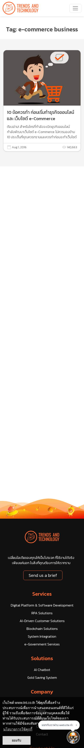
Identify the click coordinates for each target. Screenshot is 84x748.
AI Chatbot (42, 669)
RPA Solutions (42, 613)
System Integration (42, 636)
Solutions (42, 658)
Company (42, 691)
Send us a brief (43, 575)
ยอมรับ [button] (16, 740)
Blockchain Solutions (42, 628)
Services (42, 594)
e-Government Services (42, 644)
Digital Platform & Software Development (42, 605)
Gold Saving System (42, 677)
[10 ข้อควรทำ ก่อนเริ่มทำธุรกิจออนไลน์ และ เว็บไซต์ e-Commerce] (42, 100)
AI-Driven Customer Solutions (42, 620)
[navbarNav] (75, 8)
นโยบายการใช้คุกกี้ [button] (17, 729)
